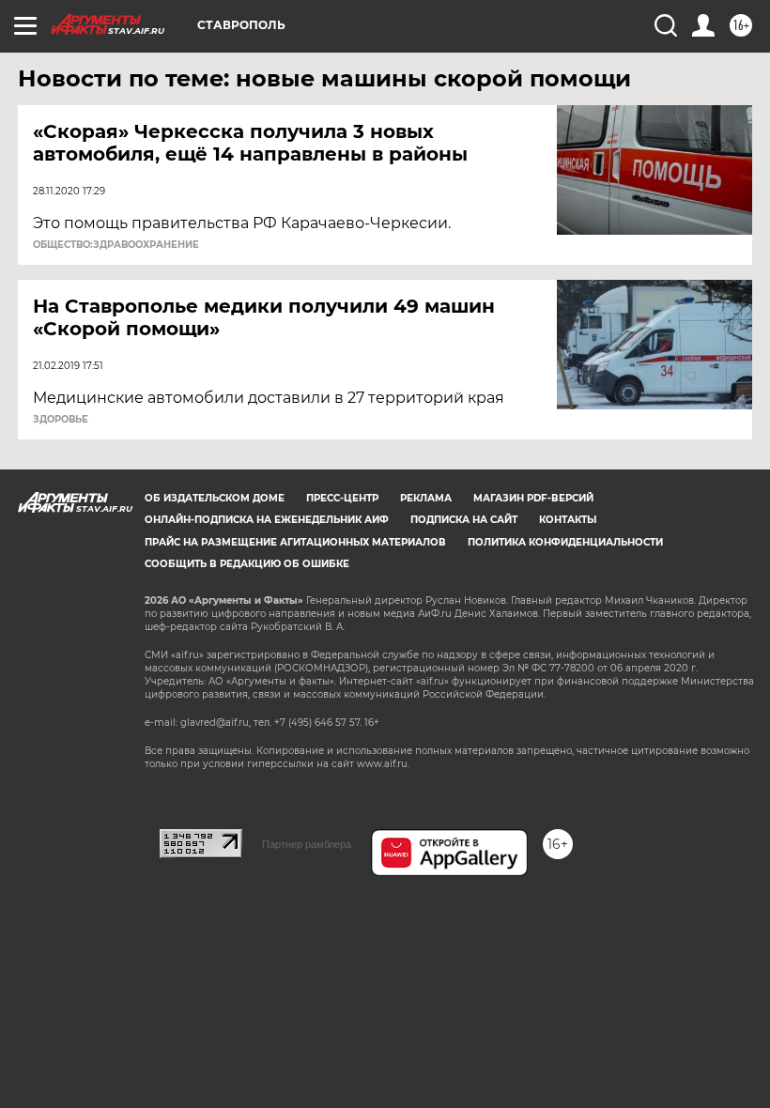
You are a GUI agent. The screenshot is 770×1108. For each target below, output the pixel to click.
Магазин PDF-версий (533, 498)
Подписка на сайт (463, 520)
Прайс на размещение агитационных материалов (295, 542)
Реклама (426, 498)
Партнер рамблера (306, 844)
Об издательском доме (215, 498)
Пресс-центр (342, 498)
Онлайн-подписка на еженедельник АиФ (267, 520)
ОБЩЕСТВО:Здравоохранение (116, 245)
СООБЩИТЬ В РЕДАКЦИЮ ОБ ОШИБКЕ (247, 564)
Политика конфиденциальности (565, 542)
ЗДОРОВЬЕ (60, 419)
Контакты (567, 520)
